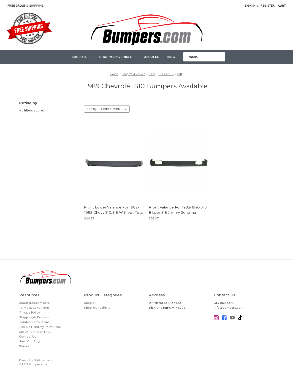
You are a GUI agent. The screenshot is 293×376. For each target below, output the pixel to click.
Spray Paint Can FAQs (35, 332)
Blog (171, 57)
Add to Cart (114, 167)
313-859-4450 (224, 303)
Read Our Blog (29, 341)
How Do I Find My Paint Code (40, 327)
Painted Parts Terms (34, 322)
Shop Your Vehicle (116, 57)
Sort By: (92, 109)
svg (240, 317)
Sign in (249, 6)
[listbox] (114, 108)
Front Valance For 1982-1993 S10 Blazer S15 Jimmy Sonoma (178, 210)
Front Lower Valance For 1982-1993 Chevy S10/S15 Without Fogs (113, 210)
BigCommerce (43, 360)
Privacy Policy (29, 312)
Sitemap (25, 346)
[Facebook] (224, 317)
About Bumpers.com (34, 303)
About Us (151, 57)
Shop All (80, 57)
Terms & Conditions (34, 308)
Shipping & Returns (34, 317)
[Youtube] (232, 317)
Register (267, 6)
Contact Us (27, 336)
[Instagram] (216, 317)
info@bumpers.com (228, 308)
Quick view (114, 159)
